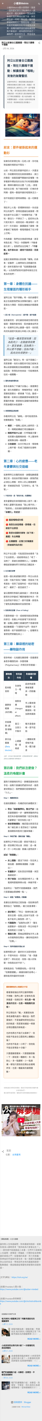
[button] (39, 43)
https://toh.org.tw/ (20, 1277)
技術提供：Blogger (22, 1402)
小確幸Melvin (21, 3)
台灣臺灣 (16, 1154)
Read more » (34, 1339)
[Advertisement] (21, 1218)
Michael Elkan (26, 1407)
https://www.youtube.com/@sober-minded (19, 1289)
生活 (9, 1150)
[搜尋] (39, 4)
